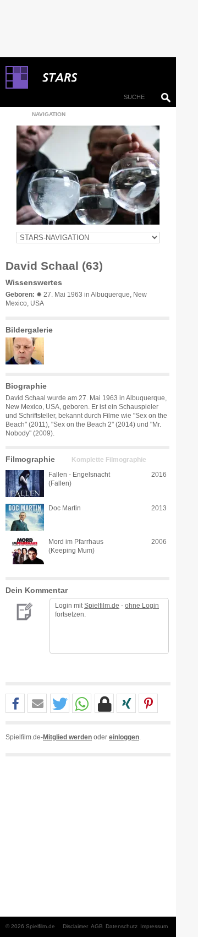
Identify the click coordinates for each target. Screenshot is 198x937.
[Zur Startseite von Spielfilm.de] (17, 86)
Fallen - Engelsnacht (79, 474)
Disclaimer (75, 926)
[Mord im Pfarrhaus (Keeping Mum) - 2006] (25, 550)
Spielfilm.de (101, 605)
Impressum (154, 926)
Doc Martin (64, 508)
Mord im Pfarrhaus (75, 541)
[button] (15, 703)
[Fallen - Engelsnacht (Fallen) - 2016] (25, 483)
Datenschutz (122, 926)
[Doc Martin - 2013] (25, 517)
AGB (97, 926)
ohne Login (142, 605)
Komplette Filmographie (109, 460)
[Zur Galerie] (28, 362)
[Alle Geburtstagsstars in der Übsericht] (99, 77)
